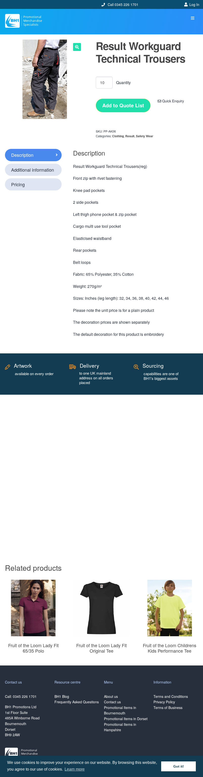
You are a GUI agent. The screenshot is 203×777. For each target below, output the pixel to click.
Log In (194, 4)
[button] (192, 18)
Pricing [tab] (18, 184)
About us (111, 696)
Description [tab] (22, 155)
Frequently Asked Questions (76, 701)
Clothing (118, 136)
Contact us (112, 701)
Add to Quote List (123, 105)
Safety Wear (144, 136)
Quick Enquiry (172, 100)
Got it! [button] (178, 766)
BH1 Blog (61, 696)
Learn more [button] (75, 769)
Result (129, 136)
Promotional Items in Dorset (126, 718)
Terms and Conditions (170, 696)
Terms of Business (167, 707)
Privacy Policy (164, 701)
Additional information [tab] (32, 169)
